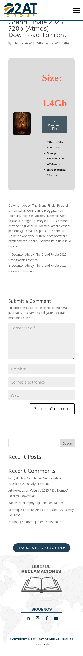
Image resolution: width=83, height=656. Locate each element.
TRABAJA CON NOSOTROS (41, 548)
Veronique (15, 510)
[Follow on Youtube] (56, 618)
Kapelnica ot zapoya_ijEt (25, 503)
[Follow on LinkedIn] (28, 618)
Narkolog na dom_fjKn (23, 522)
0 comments (60, 43)
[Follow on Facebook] (47, 618)
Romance (42, 43)
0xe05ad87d (55, 503)
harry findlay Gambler (23, 478)
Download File (54, 126)
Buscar (67, 443)
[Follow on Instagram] (37, 618)
